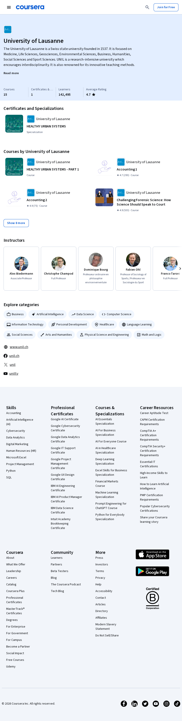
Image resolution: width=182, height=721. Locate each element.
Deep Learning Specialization (105, 461)
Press (99, 558)
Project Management (20, 464)
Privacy (100, 578)
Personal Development (71, 324)
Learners (57, 558)
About (10, 558)
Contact (100, 598)
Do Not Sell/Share (107, 635)
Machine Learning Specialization (106, 494)
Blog (54, 578)
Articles (100, 604)
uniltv (13, 373)
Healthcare (107, 324)
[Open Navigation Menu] (9, 7)
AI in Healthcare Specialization (105, 450)
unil (13, 364)
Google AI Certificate (65, 419)
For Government (17, 633)
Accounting (13, 413)
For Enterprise (15, 626)
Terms (99, 571)
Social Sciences (22, 335)
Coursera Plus (15, 591)
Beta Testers (59, 571)
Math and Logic (152, 335)
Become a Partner (18, 646)
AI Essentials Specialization (104, 421)
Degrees (12, 620)
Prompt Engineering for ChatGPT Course (111, 505)
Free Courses (15, 660)
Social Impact (15, 653)
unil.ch (14, 355)
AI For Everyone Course (111, 441)
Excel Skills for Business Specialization (111, 472)
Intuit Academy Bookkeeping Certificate (61, 523)
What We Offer (15, 564)
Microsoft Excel (16, 457)
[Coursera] (30, 7)
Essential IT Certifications (149, 464)
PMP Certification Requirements (151, 497)
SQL (9, 477)
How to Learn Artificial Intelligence (154, 486)
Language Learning (139, 324)
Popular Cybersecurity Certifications (155, 508)
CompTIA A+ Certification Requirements (149, 435)
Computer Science (119, 314)
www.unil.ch (19, 347)
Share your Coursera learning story (153, 519)
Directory (101, 611)
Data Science (85, 314)
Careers (11, 578)
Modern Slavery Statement (105, 626)
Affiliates (101, 618)
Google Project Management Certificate (61, 463)
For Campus (14, 640)
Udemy (11, 666)
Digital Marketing (17, 444)
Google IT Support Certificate (63, 450)
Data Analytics (15, 437)
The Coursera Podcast (66, 584)
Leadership (13, 571)
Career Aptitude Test (154, 413)
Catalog (11, 584)
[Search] (147, 7)
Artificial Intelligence (50, 314)
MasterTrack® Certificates (15, 611)
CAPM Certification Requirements (152, 422)
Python (11, 471)
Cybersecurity (15, 431)
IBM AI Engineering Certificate (63, 488)
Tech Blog (57, 591)
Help (98, 584)
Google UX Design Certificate (62, 477)
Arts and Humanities (59, 335)
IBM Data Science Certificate (62, 510)
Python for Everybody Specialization (110, 517)
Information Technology (28, 324)
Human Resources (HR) (21, 451)
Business (18, 314)
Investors (101, 564)
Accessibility (103, 591)
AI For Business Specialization (105, 432)
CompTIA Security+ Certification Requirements (152, 451)
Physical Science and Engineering (107, 335)
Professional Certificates (14, 600)
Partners (56, 564)
